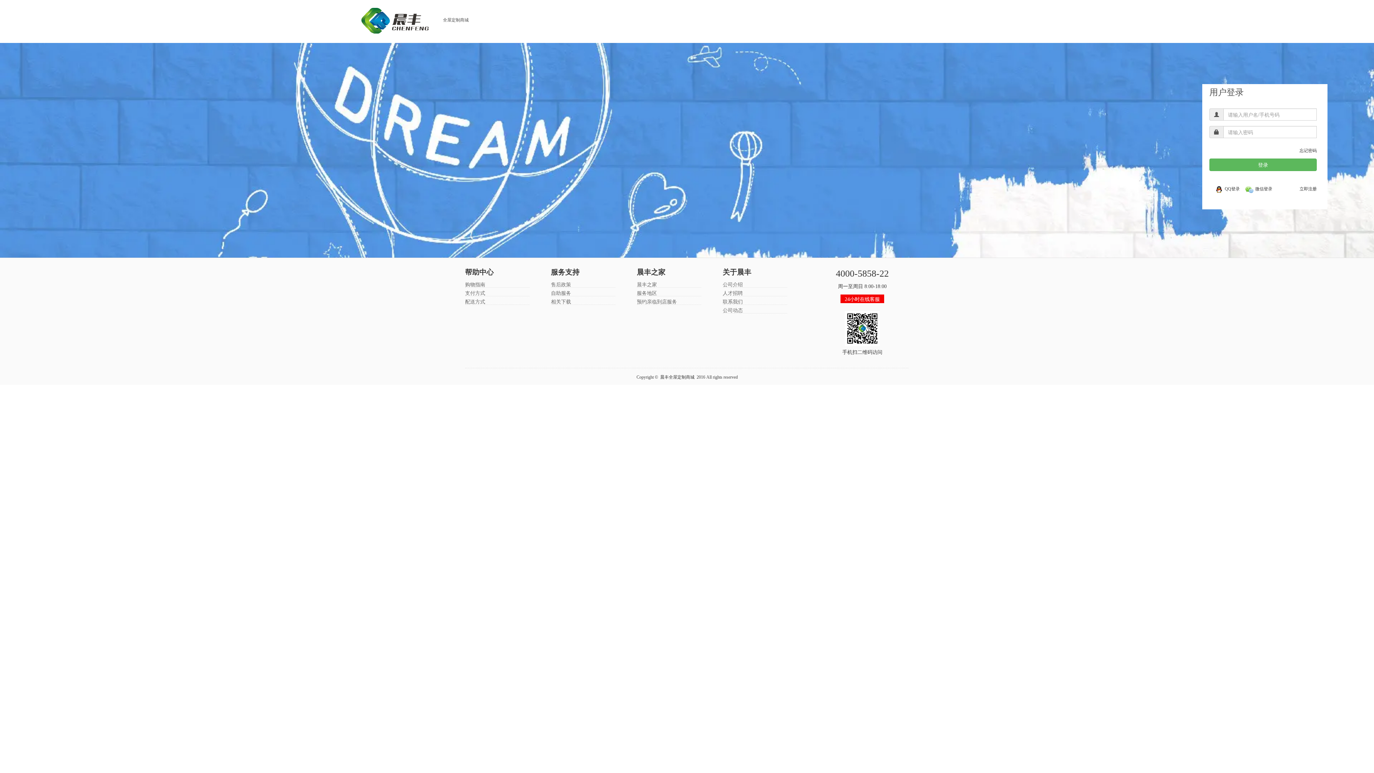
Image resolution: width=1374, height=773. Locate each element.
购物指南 (475, 284)
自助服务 (561, 293)
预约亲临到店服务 (657, 302)
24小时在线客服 (862, 299)
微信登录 (1263, 188)
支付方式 (475, 293)
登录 (1263, 164)
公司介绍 (733, 284)
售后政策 (561, 284)
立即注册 (1308, 188)
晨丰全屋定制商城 (677, 377)
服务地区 (647, 293)
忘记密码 (1308, 150)
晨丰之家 (647, 284)
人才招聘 (733, 293)
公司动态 (733, 310)
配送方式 (475, 302)
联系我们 (733, 302)
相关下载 (561, 302)
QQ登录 (1232, 188)
